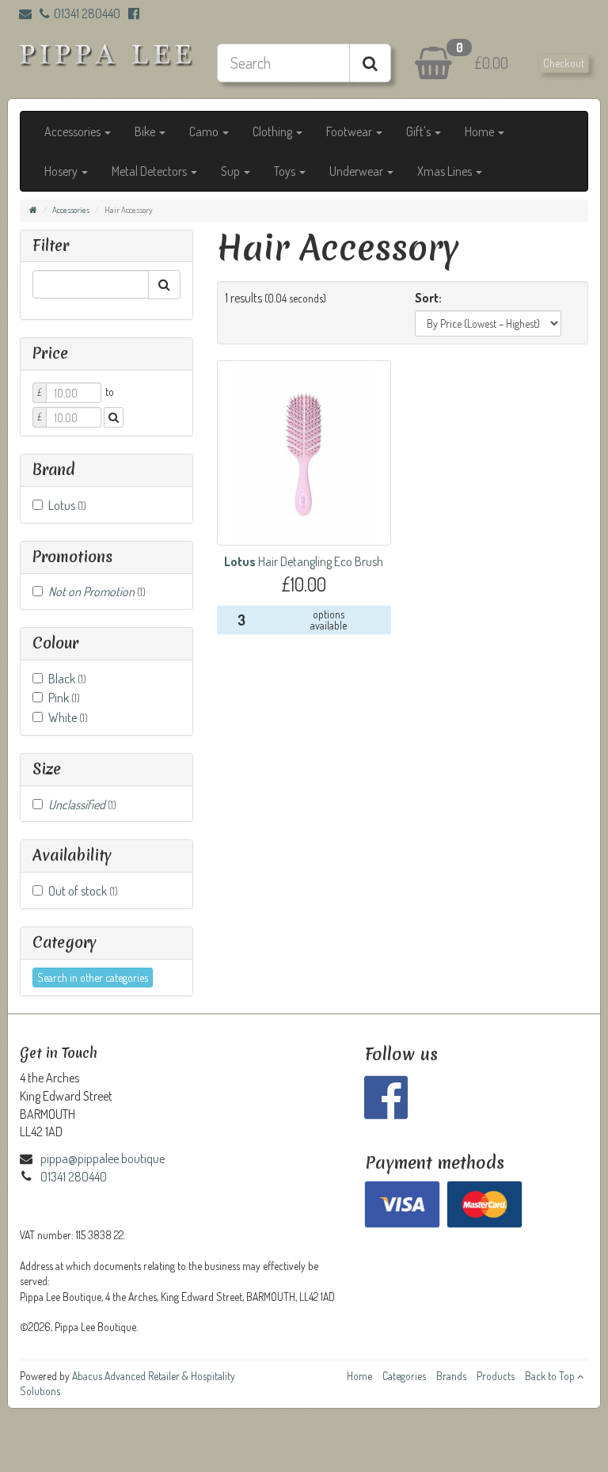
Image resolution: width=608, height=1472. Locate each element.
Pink (64, 698)
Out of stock (83, 891)
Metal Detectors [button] (150, 171)
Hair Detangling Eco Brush (303, 561)
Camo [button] (205, 131)
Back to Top (551, 1376)
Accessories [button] (73, 131)
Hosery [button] (62, 171)
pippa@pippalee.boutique (102, 1158)
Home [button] (480, 131)
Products (496, 1376)
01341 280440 (87, 13)
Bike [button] (146, 131)
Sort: (428, 298)
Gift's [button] (419, 131)
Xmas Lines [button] (445, 171)
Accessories (70, 209)
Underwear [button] (357, 171)
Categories (404, 1376)
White (68, 717)
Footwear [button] (350, 131)
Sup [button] (231, 171)
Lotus (67, 505)
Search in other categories (92, 977)
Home (359, 1376)
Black (67, 679)
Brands (451, 1376)
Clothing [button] (273, 131)
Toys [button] (286, 171)
